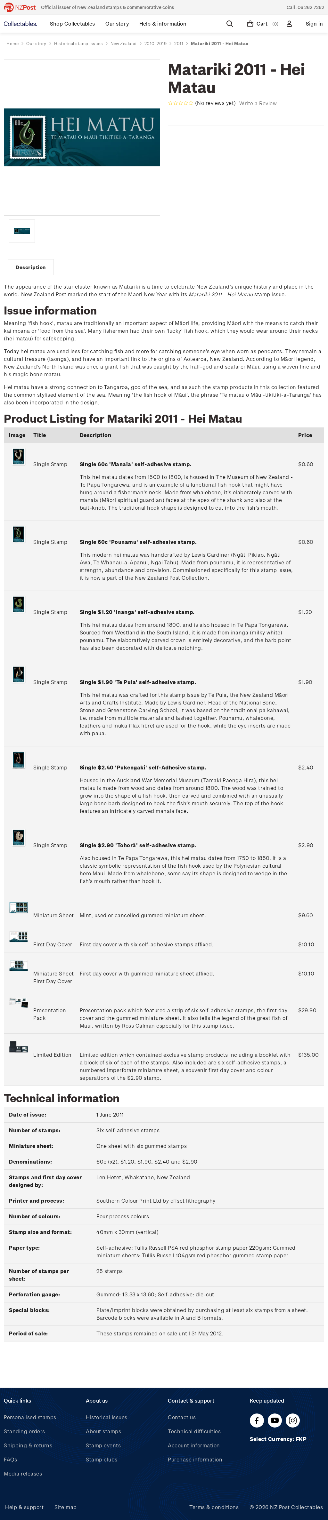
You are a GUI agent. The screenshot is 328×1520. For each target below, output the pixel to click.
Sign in (314, 23)
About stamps (103, 1431)
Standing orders (24, 1431)
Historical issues (106, 1417)
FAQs (10, 1459)
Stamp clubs (102, 1459)
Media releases (23, 1473)
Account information (194, 1445)
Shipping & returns (28, 1445)
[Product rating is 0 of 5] (180, 103)
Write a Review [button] (258, 103)
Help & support (24, 1507)
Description (31, 267)
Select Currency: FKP (279, 1439)
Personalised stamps (30, 1417)
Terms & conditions (214, 1507)
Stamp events (103, 1445)
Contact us (182, 1417)
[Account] (290, 23)
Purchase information (195, 1459)
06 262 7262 (311, 7)
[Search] (231, 23)
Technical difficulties (194, 1431)
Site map (65, 1507)
